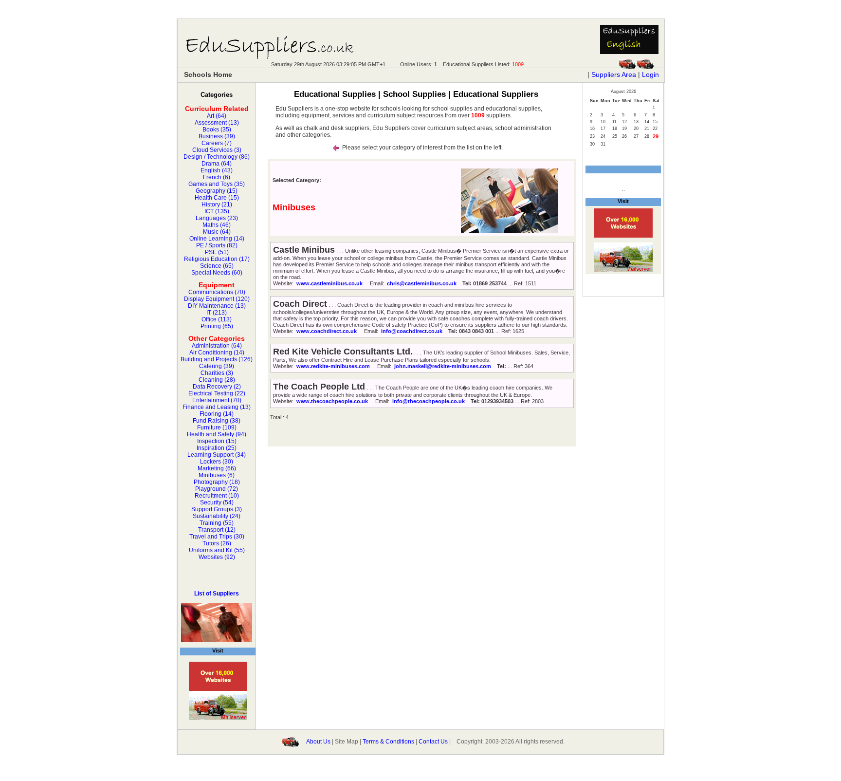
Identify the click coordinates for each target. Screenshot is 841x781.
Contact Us (433, 741)
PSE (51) (217, 252)
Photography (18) (217, 482)
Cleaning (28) (217, 379)
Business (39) (217, 136)
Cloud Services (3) (216, 150)
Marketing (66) (217, 468)
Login (650, 74)
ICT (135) (216, 211)
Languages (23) (217, 218)
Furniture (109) (217, 427)
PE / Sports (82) (217, 245)
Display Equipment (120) (217, 299)
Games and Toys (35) (216, 184)
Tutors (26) (216, 543)
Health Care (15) (217, 197)
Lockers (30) (216, 461)
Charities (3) (217, 373)
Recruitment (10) (217, 495)
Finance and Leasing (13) (217, 407)
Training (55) (217, 523)
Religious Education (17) (217, 259)
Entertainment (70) (216, 400)
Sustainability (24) (216, 516)
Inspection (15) (217, 441)
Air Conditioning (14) (216, 352)
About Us (318, 741)
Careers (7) (216, 143)
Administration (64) (217, 345)
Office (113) (216, 319)
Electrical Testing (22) (216, 393)
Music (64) (217, 231)
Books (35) (216, 129)
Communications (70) (216, 292)
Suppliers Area (613, 74)
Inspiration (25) (217, 448)
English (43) (217, 170)
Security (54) (217, 502)
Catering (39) (216, 366)
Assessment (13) (217, 122)
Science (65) (217, 265)
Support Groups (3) (216, 509)
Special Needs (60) (216, 272)
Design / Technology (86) (216, 156)
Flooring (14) (217, 413)
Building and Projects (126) (217, 359)
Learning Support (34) (216, 454)
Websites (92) (217, 557)
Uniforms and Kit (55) (217, 550)
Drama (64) (216, 163)
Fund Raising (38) (216, 420)
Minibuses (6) (217, 475)
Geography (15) (217, 190)
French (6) (216, 177)
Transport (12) (217, 529)
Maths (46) (216, 225)
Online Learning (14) (216, 238)
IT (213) (216, 312)
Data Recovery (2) (217, 386)
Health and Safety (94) (216, 434)
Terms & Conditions (388, 741)
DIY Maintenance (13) (217, 305)
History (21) (216, 204)
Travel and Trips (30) (216, 536)
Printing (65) (217, 326)
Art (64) (216, 115)
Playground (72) (216, 488)
